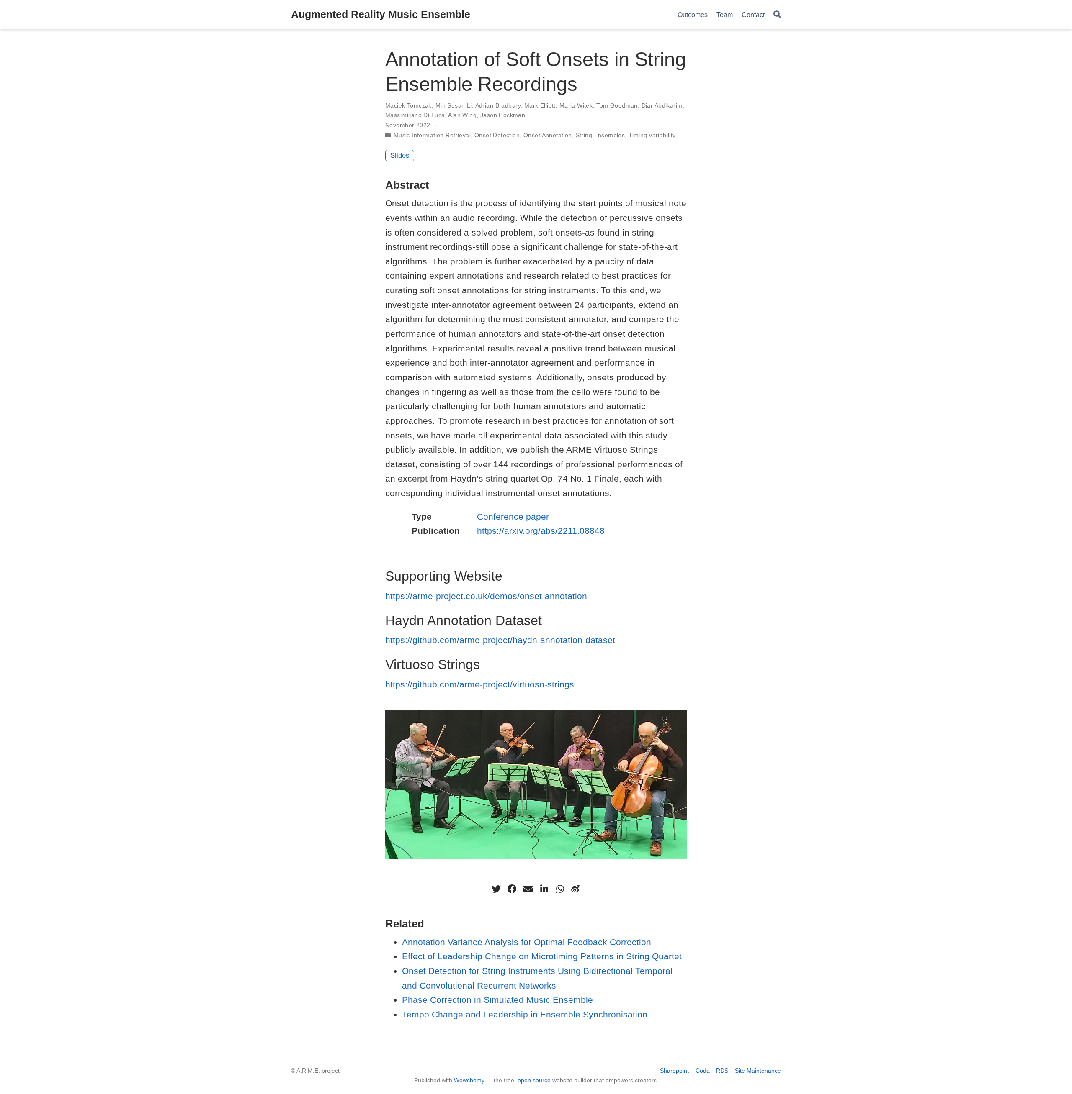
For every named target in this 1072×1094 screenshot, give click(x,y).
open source (534, 1080)
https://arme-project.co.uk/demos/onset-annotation (486, 596)
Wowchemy (469, 1080)
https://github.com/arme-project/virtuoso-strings (479, 684)
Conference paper (513, 516)
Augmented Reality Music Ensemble (380, 14)
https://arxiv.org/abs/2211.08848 (541, 530)
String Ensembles (600, 135)
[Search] (777, 15)
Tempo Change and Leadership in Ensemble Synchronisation (524, 1014)
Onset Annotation (547, 135)
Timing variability (652, 135)
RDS (722, 1070)
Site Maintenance (758, 1070)
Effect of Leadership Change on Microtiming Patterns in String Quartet (542, 956)
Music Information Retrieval (432, 135)
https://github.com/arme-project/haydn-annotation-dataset (500, 640)
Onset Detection (497, 135)
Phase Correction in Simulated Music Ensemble (497, 999)
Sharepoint (674, 1070)
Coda (703, 1070)
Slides (400, 155)
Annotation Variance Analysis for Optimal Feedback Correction (526, 942)
